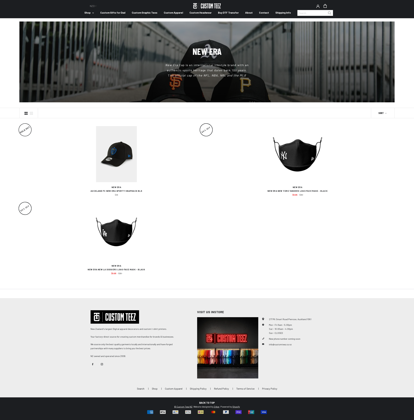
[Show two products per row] (26, 113)
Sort (381, 112)
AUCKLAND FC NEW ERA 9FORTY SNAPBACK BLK (116, 191)
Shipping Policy (198, 388)
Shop (87, 12)
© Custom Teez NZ (183, 406)
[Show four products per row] (31, 113)
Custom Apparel (173, 12)
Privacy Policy (269, 388)
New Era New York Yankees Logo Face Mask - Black (297, 191)
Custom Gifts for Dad (112, 12)
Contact (264, 12)
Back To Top (207, 402)
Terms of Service (245, 388)
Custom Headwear (201, 12)
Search (140, 388)
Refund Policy (221, 388)
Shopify (236, 406)
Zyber (216, 406)
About (249, 12)
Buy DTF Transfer (228, 12)
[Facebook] (93, 364)
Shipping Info (283, 12)
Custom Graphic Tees (144, 12)
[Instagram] (102, 364)
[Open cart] (325, 6)
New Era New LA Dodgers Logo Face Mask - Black (116, 269)
